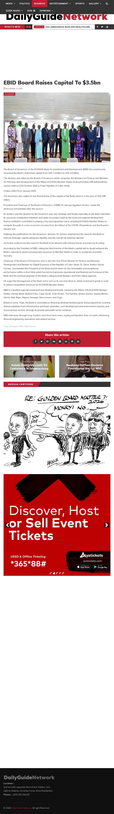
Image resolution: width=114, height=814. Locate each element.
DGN (29, 10)
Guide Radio (13, 10)
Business (39, 3)
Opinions (44, 10)
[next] (106, 525)
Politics (25, 3)
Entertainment (59, 3)
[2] (54, 573)
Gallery (94, 3)
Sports (79, 3)
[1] (51, 573)
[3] (57, 573)
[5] (63, 573)
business (14, 326)
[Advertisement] (57, 54)
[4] (60, 573)
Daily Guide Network (21, 808)
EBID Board (30, 326)
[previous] (7, 525)
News (9, 3)
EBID (21, 326)
